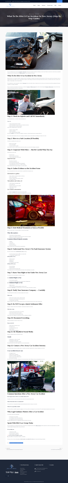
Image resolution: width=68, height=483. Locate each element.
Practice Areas (50, 5)
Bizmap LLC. (42, 481)
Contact (59, 5)
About (39, 5)
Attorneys (43, 5)
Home (34, 5)
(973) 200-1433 (9, 1)
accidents (12, 133)
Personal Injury (22, 468)
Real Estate (21, 470)
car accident (20, 71)
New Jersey (24, 71)
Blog (55, 5)
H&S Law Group (38, 425)
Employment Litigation (23, 474)
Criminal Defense (22, 469)
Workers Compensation (23, 471)
